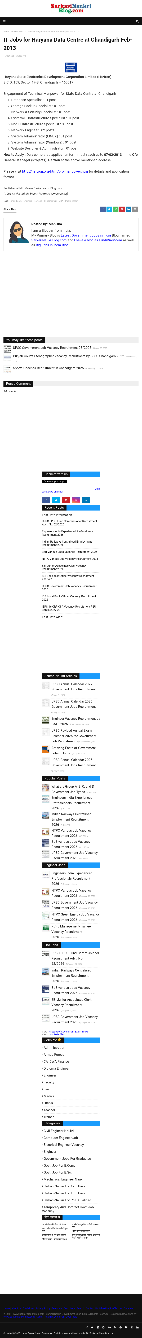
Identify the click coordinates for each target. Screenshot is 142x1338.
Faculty (49, 1082)
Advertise (104, 1308)
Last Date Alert (57, 1034)
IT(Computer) (50, 201)
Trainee (49, 1117)
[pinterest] (66, 500)
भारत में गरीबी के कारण (81, 1231)
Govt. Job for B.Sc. (58, 1172)
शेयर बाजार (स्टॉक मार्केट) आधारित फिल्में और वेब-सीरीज (86, 1236)
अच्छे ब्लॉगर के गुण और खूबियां (54, 1235)
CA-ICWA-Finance (56, 1062)
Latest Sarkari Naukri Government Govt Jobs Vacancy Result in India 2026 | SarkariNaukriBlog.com (68, 1333)
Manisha (10, 56)
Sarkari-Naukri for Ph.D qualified (67, 1200)
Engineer (28, 201)
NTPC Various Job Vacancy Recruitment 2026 (70, 558)
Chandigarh (16, 201)
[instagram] (76, 500)
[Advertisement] (71, 296)
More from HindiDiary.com (54, 1239)
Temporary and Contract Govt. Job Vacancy (68, 1209)
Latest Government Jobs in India (86, 235)
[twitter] (56, 500)
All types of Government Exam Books (68, 1031)
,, (42, 706)
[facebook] (46, 500)
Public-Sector (71, 201)
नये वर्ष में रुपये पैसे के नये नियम (54, 1224)
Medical (49, 1096)
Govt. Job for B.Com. (59, 1165)
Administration (54, 1048)
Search (80, 1308)
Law (47, 1089)
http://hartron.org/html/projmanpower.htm (55, 171)
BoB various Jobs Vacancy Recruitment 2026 (69, 551)
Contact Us (92, 1308)
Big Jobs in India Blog (52, 245)
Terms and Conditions (63, 1308)
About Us (16, 1308)
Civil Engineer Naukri (59, 1131)
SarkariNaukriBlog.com (49, 240)
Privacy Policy (43, 1308)
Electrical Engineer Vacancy (64, 1145)
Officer (48, 1103)
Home (6, 1308)
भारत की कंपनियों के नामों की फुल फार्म (55, 1229)
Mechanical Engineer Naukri (64, 1179)
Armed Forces (54, 1055)
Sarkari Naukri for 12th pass (64, 1186)
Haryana (38, 201)
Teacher (49, 1110)
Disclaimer (28, 1308)
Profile (113, 1308)
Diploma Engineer (56, 1068)
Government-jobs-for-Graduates (67, 1159)
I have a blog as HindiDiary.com (98, 240)
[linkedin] (86, 500)
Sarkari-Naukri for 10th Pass (64, 1193)
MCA (61, 201)
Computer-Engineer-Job (61, 1138)
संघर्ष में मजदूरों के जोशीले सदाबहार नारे (85, 1225)
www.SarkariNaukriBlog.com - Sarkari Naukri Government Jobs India (40, 1316)
